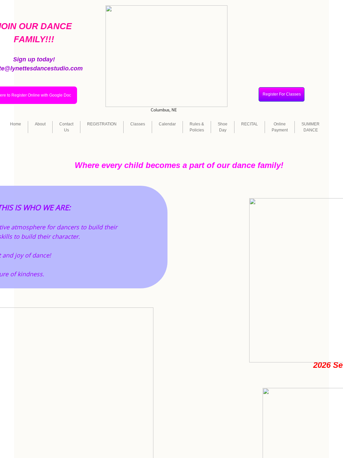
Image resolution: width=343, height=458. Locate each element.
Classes (137, 124)
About (40, 124)
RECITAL (249, 124)
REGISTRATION (102, 124)
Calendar (167, 124)
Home (15, 124)
